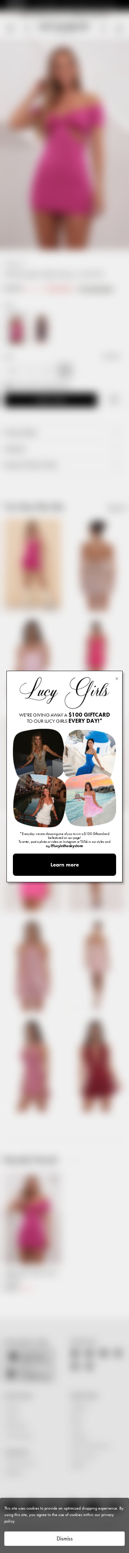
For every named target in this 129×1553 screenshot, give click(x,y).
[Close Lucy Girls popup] (117, 678)
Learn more (65, 864)
